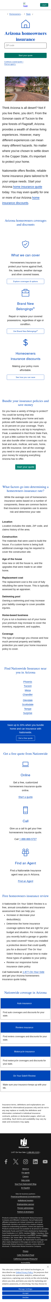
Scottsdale (27, 704)
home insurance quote (27, 186)
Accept (25, 1293)
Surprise (27, 713)
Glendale (28, 700)
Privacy (25, 1251)
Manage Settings (25, 1289)
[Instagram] (25, 1162)
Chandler (28, 694)
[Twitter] (15, 1162)
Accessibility (25, 1263)
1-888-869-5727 (28, 839)
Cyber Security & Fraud (25, 1255)
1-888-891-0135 (33, 1152)
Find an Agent (25, 881)
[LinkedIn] (35, 1162)
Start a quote (25, 797)
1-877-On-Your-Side (33, 972)
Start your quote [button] (25, 467)
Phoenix (27, 681)
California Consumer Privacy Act (25, 1259)
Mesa (28, 690)
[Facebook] (6, 1162)
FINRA (33, 1233)
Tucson (28, 686)
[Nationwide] (25, 1143)
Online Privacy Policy (24, 1272)
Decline (26, 1297)
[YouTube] (45, 1162)
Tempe (27, 708)
